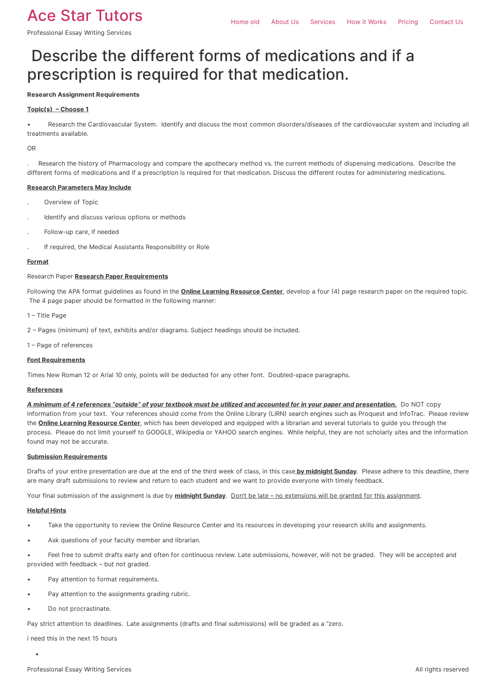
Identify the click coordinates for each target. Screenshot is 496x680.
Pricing (408, 22)
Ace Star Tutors (85, 15)
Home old (245, 22)
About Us (285, 22)
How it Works (366, 22)
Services (322, 22)
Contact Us (446, 22)
